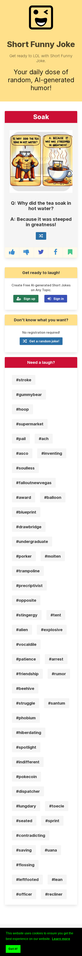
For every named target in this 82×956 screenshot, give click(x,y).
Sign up (29, 299)
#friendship (27, 673)
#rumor (59, 673)
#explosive (51, 629)
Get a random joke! (44, 341)
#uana (51, 850)
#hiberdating (28, 732)
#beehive (25, 688)
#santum (56, 703)
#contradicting (30, 835)
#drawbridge (28, 526)
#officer (24, 894)
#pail (21, 438)
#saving (24, 850)
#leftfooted (27, 879)
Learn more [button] (61, 939)
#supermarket (29, 424)
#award (23, 497)
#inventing (51, 453)
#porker (24, 556)
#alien (22, 629)
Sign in (58, 299)
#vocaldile (26, 644)
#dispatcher (28, 791)
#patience (26, 659)
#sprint (52, 820)
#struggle (25, 703)
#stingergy (26, 615)
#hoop (22, 409)
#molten (53, 556)
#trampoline (28, 571)
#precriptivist (29, 585)
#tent (56, 615)
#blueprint (26, 512)
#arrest (56, 659)
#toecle (56, 806)
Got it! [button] (13, 948)
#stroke (23, 380)
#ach (44, 438)
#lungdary (26, 806)
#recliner (53, 894)
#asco (22, 453)
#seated (24, 820)
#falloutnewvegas (34, 482)
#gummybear (29, 394)
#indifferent (27, 762)
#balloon (52, 497)
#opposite (26, 600)
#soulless (25, 468)
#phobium (26, 718)
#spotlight (26, 747)
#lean (57, 879)
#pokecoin (26, 776)
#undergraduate (32, 541)
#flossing (25, 864)
